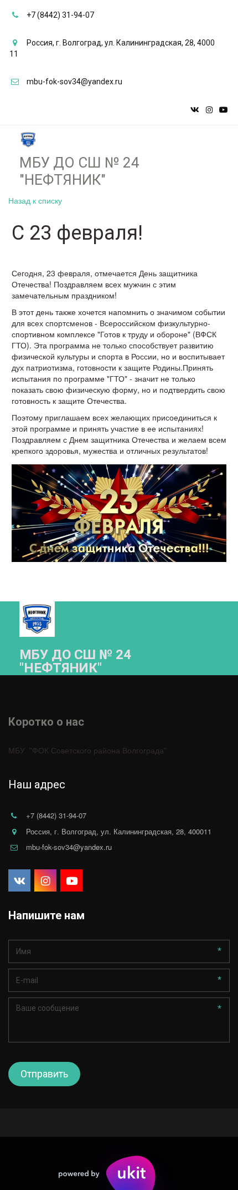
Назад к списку (35, 200)
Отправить (44, 1074)
